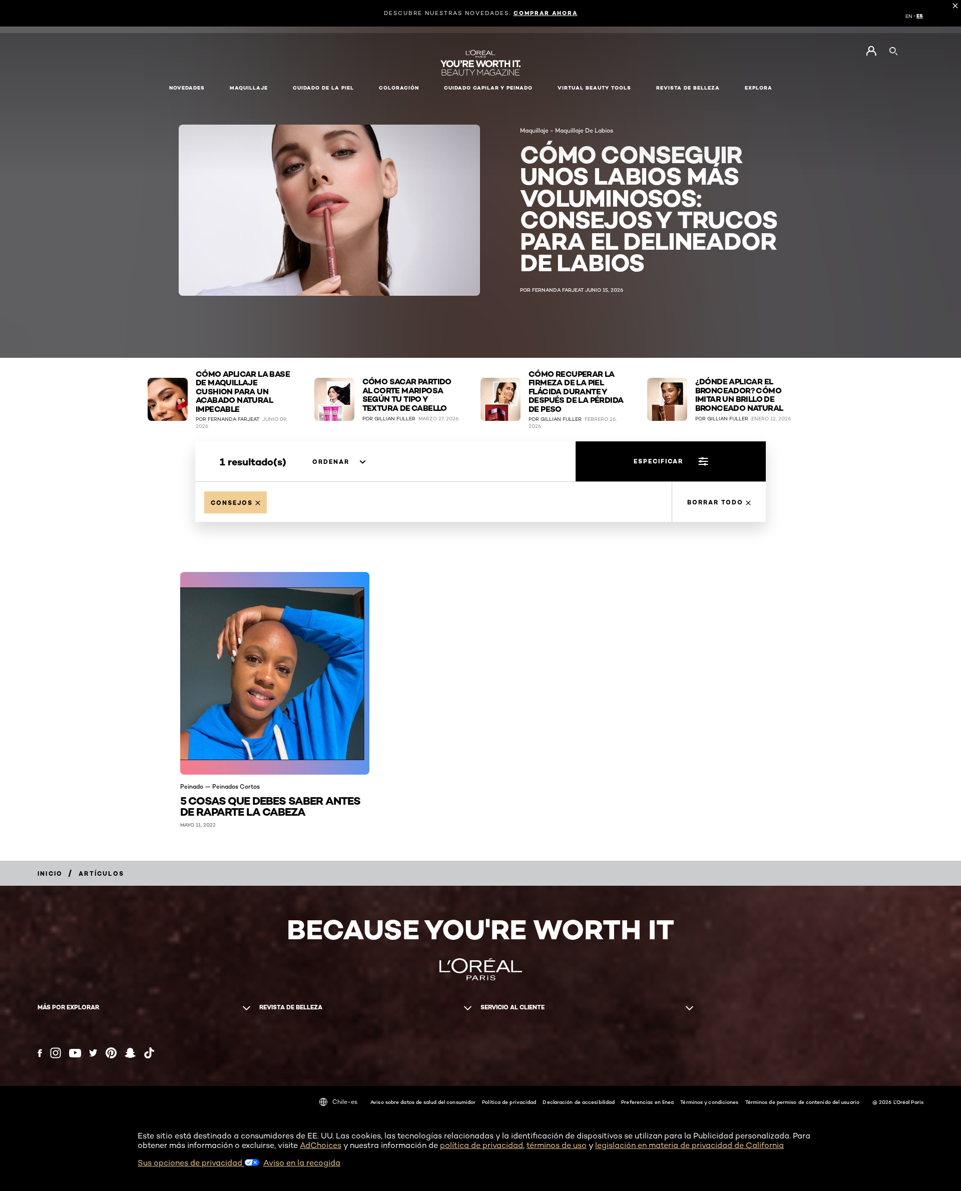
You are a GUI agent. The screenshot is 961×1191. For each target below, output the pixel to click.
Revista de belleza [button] (688, 88)
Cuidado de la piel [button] (323, 88)
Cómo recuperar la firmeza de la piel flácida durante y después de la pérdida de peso (576, 392)
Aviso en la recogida (301, 1162)
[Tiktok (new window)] (149, 1052)
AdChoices (320, 1145)
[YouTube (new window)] (75, 1053)
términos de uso (557, 1145)
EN (908, 16)
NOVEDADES (187, 88)
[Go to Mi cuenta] (871, 51)
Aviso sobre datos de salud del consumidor (422, 1102)
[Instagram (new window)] (55, 1052)
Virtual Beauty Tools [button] (594, 88)
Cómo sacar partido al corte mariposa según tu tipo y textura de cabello (406, 394)
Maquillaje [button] (249, 88)
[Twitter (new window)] (93, 1053)
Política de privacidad (509, 1102)
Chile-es (344, 1101)
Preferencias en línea (647, 1102)
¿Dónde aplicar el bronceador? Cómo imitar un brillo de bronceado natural (739, 394)
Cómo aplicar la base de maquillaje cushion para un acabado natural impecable (243, 392)
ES (919, 16)
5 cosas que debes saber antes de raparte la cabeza (270, 805)
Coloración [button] (399, 88)
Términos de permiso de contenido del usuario (802, 1102)
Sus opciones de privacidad (191, 1162)
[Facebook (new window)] (40, 1053)
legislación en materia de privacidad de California (689, 1145)
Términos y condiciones (709, 1102)
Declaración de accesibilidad (579, 1102)
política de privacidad (481, 1145)
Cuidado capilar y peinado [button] (488, 88)
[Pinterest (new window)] (111, 1052)
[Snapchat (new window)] (130, 1052)
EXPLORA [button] (758, 88)
